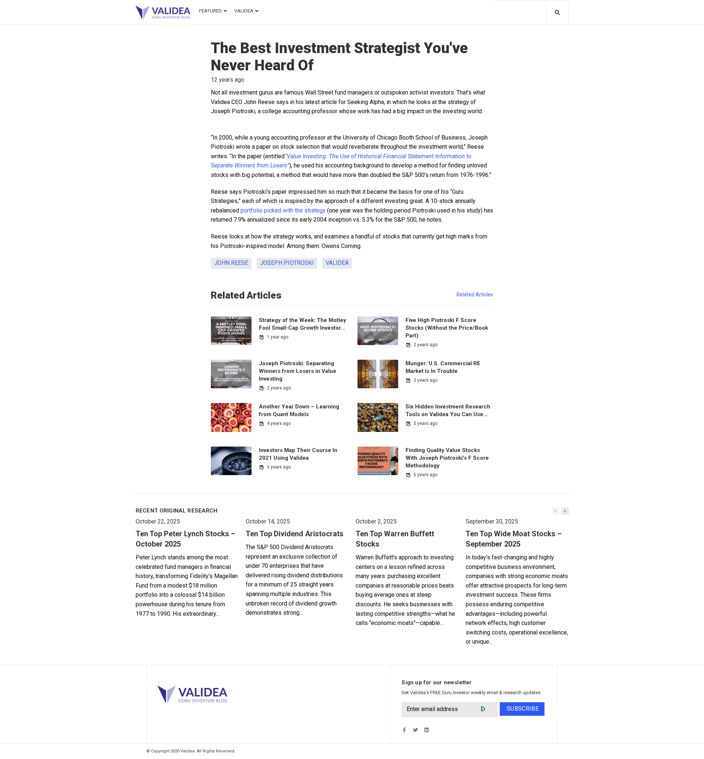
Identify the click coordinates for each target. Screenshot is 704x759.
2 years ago (425, 344)
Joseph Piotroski (287, 262)
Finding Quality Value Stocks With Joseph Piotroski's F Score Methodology (447, 458)
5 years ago (425, 423)
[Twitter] (415, 730)
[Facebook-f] (404, 730)
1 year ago (277, 337)
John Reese (231, 262)
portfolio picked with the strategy (283, 210)
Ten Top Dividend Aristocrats (295, 533)
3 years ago (425, 380)
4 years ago (279, 423)
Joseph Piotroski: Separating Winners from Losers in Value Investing (297, 371)
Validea (337, 262)
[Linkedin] (426, 730)
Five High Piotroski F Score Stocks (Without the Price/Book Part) (447, 328)
